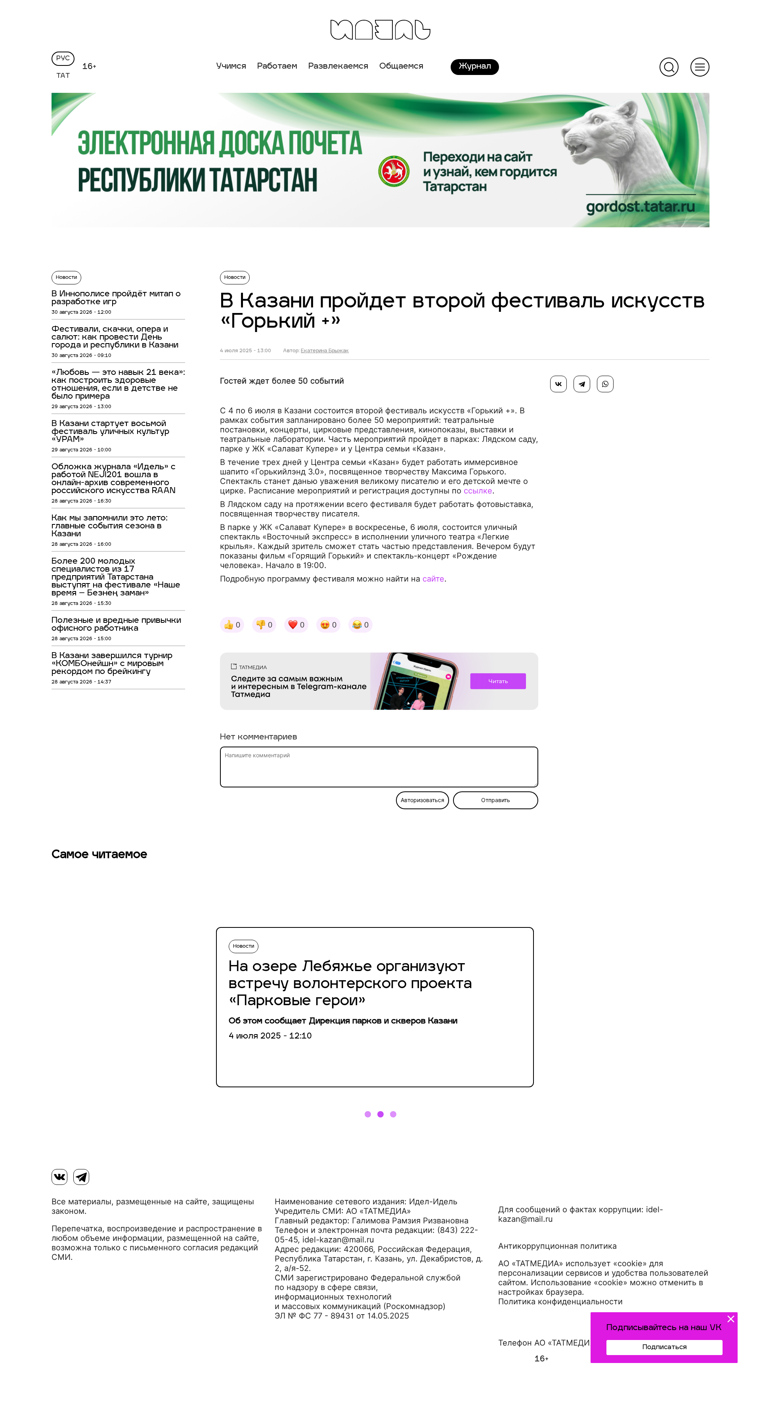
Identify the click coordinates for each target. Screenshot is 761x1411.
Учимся (231, 67)
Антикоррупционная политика (557, 1246)
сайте (433, 579)
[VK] (59, 1177)
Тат (63, 76)
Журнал (475, 67)
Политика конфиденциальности (560, 1301)
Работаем (277, 67)
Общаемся (401, 67)
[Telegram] (582, 384)
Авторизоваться (422, 800)
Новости (66, 277)
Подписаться (664, 1347)
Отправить (495, 800)
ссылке (478, 490)
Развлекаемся (338, 67)
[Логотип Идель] (380, 31)
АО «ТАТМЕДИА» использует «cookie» (572, 1263)
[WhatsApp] (605, 384)
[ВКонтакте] (558, 384)
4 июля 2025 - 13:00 (245, 351)
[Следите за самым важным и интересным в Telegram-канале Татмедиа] (379, 683)
